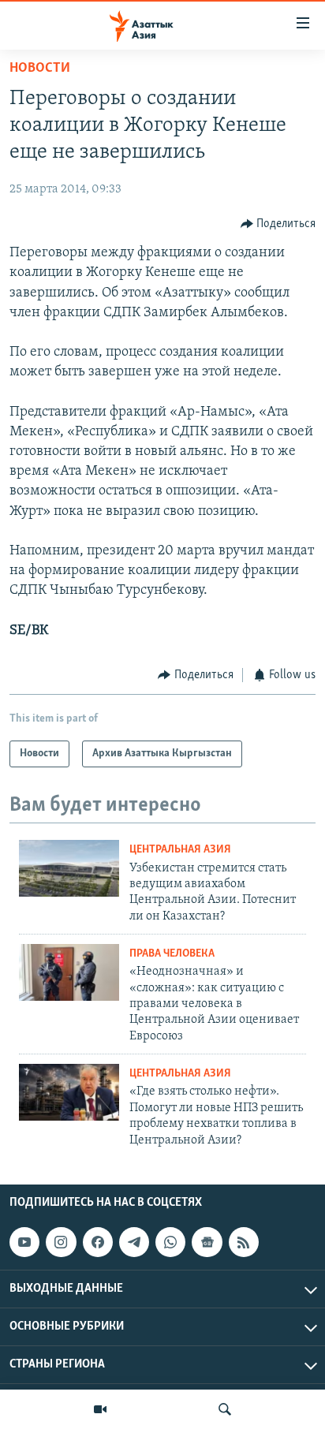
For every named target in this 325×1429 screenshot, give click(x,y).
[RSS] (244, 1242)
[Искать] (224, 1409)
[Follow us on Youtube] (24, 1242)
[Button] (278, 224)
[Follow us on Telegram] (134, 1242)
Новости (39, 69)
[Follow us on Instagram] (61, 1242)
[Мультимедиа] (100, 1409)
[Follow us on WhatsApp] (170, 1242)
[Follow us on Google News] (207, 1242)
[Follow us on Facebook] (98, 1242)
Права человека (172, 954)
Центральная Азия (180, 850)
